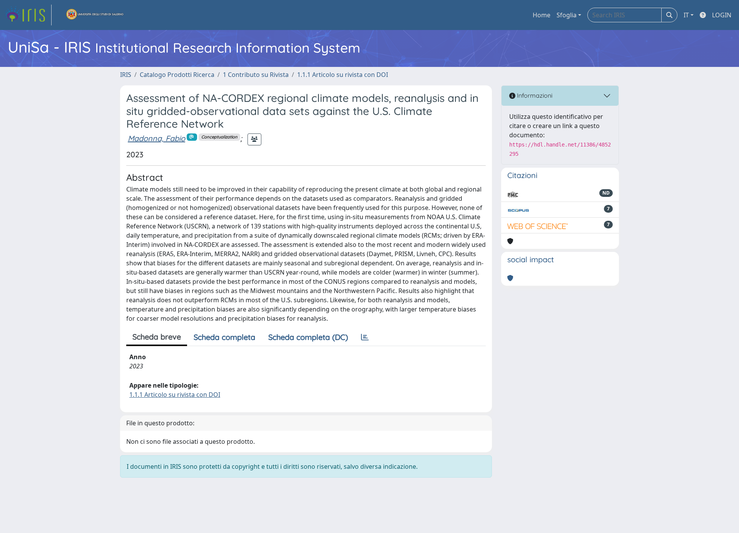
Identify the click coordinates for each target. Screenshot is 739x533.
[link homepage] (28, 15)
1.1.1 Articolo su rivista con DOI (342, 74)
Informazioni (533, 95)
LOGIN (721, 15)
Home (541, 15)
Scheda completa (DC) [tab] (308, 337)
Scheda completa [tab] (224, 337)
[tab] (364, 337)
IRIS (125, 74)
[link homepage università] (95, 15)
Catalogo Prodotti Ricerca (177, 74)
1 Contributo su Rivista (256, 74)
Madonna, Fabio (156, 138)
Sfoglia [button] (567, 15)
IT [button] (686, 15)
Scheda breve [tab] (156, 336)
